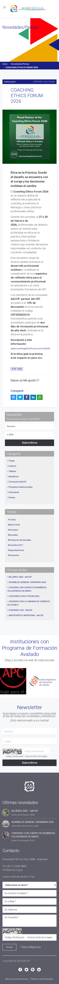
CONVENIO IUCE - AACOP (20, 610)
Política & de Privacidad (42, 979)
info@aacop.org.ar (12, 869)
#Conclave (13, 530)
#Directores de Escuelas (19, 540)
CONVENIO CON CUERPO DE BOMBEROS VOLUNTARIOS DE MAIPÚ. (33, 835)
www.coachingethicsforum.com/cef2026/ (30, 348)
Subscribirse (29, 442)
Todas (12, 461)
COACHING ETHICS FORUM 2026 (24, 596)
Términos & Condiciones (16, 979)
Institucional (9, 82)
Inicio (5, 64)
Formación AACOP (17, 482)
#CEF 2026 (17, 369)
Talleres (12, 471)
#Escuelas (13, 535)
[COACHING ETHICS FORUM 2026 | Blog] (29, 137)
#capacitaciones (16, 550)
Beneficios (14, 476)
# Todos (12, 519)
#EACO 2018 (14, 525)
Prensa (12, 497)
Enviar (9, 947)
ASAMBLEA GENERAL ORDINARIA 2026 (27, 582)
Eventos (12, 466)
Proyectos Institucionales (20, 487)
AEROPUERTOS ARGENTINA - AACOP (26, 615)
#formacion (13, 555)
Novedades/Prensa (20, 64)
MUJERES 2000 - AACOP (20, 577)
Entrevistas (14, 492)
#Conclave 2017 (15, 545)
